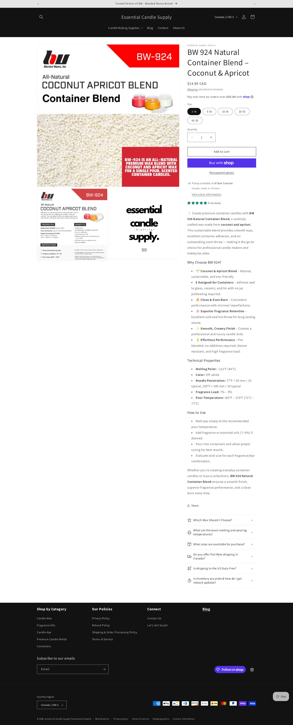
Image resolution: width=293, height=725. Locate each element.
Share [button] (195, 505)
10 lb (225, 111)
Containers (44, 646)
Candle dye (44, 632)
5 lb (209, 111)
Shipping (192, 89)
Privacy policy (120, 718)
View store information (206, 194)
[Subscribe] (104, 669)
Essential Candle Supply (58, 719)
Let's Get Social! (157, 625)
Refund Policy (101, 625)
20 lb (242, 111)
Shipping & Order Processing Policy (114, 632)
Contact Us (154, 618)
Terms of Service (102, 639)
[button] (41, 17)
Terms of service (140, 718)
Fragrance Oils (46, 625)
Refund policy (102, 718)
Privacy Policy (100, 618)
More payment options (221, 172)
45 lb (195, 120)
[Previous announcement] (38, 4)
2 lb (194, 111)
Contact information (184, 718)
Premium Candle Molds (52, 639)
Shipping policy (161, 718)
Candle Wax (44, 618)
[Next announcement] (254, 4)
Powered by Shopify (81, 719)
